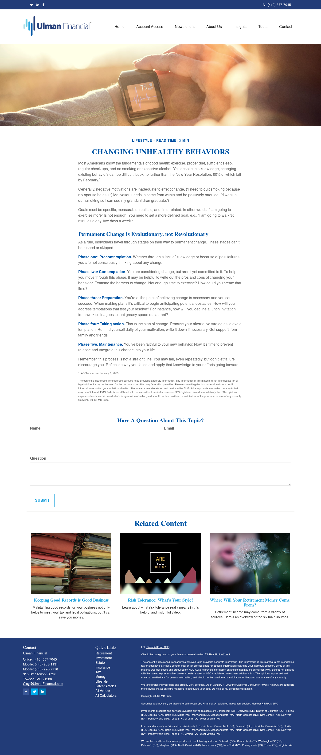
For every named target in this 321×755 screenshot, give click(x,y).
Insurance (102, 667)
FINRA (266, 703)
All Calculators (106, 695)
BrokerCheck (223, 654)
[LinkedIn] (37, 4)
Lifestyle (101, 681)
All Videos (102, 690)
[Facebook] (43, 4)
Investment (103, 657)
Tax (98, 671)
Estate (100, 662)
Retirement (103, 653)
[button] (149, 26)
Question (38, 458)
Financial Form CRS (157, 647)
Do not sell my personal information (232, 688)
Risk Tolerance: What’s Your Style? (160, 600)
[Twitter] (31, 4)
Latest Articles (105, 686)
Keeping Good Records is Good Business (71, 600)
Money (100, 676)
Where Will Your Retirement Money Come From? (250, 602)
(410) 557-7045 (279, 4)
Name (35, 428)
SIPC (275, 703)
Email (169, 428)
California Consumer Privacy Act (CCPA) (259, 684)
